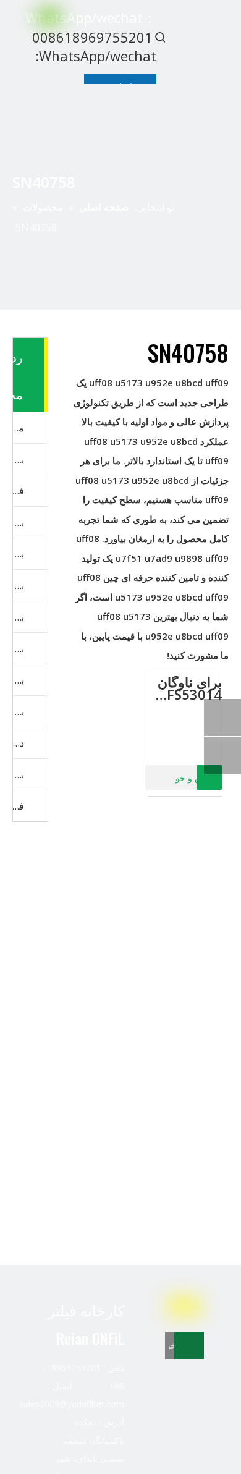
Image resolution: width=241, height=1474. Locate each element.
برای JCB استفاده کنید (18, 711)
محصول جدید (18, 427)
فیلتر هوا (18, 806)
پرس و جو (194, 778)
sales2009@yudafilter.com (71, 1404)
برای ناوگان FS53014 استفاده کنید (187, 688)
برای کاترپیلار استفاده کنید (18, 522)
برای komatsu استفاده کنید (18, 585)
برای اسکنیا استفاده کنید (18, 648)
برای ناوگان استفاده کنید (18, 459)
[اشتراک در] (189, 1345)
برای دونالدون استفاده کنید (18, 774)
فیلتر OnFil (18, 491)
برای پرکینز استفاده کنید (18, 617)
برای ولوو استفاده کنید (18, 554)
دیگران (18, 743)
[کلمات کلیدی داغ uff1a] (161, 37)
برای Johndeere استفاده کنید (18, 680)
